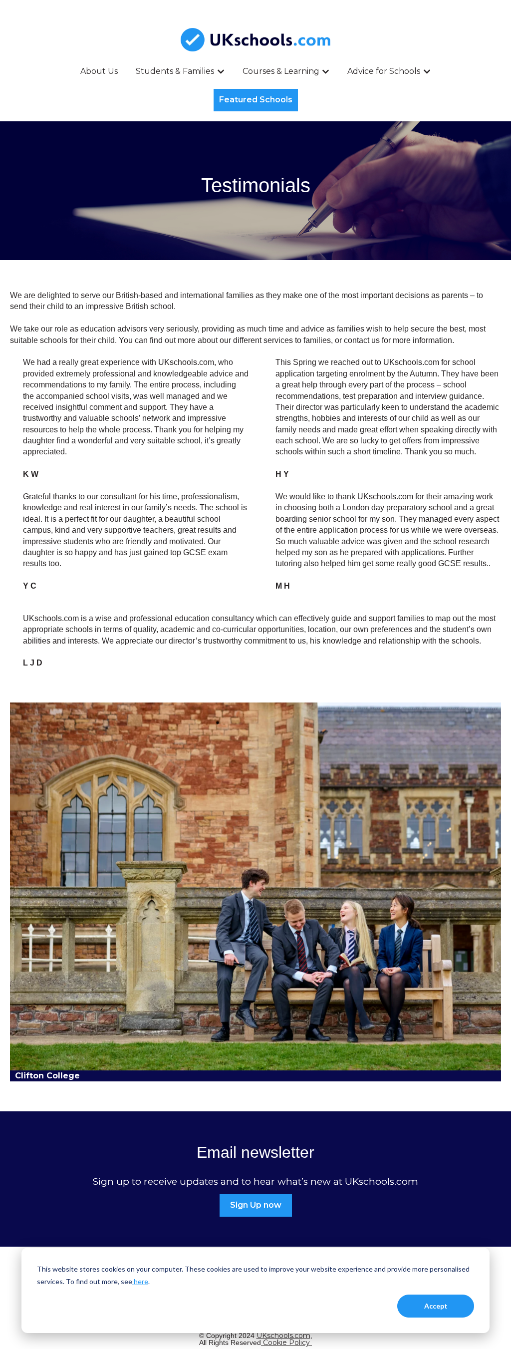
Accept (436, 1306)
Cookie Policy (287, 1342)
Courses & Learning (281, 71)
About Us (99, 71)
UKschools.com (283, 1335)
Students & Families (175, 71)
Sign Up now (255, 1205)
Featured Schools (255, 99)
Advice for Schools (383, 71)
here (141, 1281)
